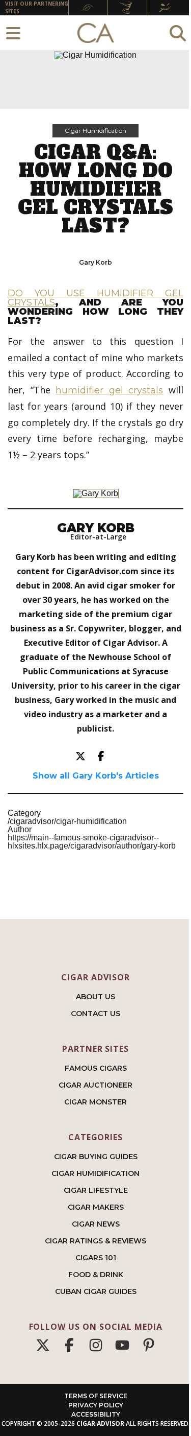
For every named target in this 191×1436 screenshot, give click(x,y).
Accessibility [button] (95, 1414)
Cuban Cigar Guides (96, 1291)
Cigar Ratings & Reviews (95, 1240)
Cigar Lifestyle (96, 1190)
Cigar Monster (95, 1102)
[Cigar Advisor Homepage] (95, 33)
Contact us (95, 1013)
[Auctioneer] (127, 8)
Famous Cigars (96, 1068)
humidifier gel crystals (109, 390)
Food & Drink (95, 1274)
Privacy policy (95, 1405)
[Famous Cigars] (88, 8)
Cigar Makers (96, 1207)
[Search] (178, 33)
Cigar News (96, 1224)
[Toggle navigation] (13, 33)
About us (95, 996)
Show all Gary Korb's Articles (96, 776)
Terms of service (95, 1396)
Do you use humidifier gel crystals (95, 298)
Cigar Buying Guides (96, 1156)
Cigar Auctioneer (95, 1085)
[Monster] (166, 8)
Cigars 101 (95, 1257)
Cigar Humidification (95, 130)
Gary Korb (95, 263)
